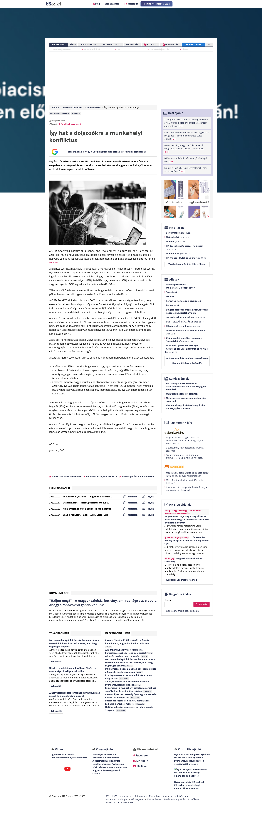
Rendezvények (179, 378)
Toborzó (175, 241)
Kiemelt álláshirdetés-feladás (187, 363)
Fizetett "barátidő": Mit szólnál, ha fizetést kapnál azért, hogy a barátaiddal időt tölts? (128, 643)
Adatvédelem (181, 796)
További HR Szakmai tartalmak (181, 579)
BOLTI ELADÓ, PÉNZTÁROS (185, 321)
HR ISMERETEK (88, 44)
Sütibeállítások (154, 799)
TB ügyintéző (178, 237)
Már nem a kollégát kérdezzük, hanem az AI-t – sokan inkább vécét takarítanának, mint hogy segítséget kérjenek (130, 662)
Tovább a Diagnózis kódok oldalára (182, 610)
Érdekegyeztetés (62, 49)
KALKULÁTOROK (111, 44)
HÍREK (73, 44)
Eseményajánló (59, 488)
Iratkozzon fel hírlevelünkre (119, 802)
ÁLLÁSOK (151, 44)
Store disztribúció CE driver (185, 317)
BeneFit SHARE (193, 44)
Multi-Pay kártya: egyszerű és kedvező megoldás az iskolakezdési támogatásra (184, 148)
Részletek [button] (133, 496)
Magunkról (154, 796)
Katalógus (131, 3)
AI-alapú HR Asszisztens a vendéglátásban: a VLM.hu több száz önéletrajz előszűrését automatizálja (186, 122)
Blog (96, 3)
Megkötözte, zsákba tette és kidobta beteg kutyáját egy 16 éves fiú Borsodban (187, 474)
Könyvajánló (104, 749)
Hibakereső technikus (183, 326)
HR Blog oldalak (180, 505)
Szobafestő (172, 292)
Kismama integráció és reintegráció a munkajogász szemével (185, 407)
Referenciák (141, 796)
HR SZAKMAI (58, 44)
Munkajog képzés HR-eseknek (182, 393)
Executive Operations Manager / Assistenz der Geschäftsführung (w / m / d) (186, 348)
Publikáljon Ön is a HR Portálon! (138, 476)
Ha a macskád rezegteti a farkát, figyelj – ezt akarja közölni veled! (186, 489)
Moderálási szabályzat (117, 799)
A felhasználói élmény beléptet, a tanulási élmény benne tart (186, 540)
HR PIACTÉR (132, 44)
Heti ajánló (175, 113)
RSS (107, 796)
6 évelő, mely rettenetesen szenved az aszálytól (185, 449)
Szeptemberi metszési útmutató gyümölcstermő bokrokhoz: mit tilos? (184, 456)
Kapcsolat (168, 796)
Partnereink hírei (181, 423)
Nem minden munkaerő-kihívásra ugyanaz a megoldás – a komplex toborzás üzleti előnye (186, 135)
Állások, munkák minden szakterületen (187, 358)
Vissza (184, 49)
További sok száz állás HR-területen (186, 264)
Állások (174, 279)
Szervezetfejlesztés (159, 49)
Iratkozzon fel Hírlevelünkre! (66, 476)
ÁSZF (114, 796)
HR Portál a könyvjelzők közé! (101, 476)
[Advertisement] (103, 555)
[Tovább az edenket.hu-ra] (187, 431)
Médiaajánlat (137, 799)
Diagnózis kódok (180, 594)
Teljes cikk (56, 661)
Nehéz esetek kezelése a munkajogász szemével (186, 399)
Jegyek (150, 496)
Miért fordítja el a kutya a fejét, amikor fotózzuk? (185, 482)
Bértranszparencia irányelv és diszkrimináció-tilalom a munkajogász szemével (186, 386)
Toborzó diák (178, 253)
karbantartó (172, 305)
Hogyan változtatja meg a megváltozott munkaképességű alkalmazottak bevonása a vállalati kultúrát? (187, 519)
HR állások (176, 228)
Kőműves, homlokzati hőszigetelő (184, 300)
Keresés (169, 600)
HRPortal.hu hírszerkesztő (69, 124)
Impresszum (125, 796)
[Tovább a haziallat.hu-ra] (187, 466)
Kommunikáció (91, 49)
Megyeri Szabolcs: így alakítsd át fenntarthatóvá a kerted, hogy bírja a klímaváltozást (184, 440)
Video (59, 749)
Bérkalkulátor (112, 3)
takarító (170, 296)
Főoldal (55, 107)
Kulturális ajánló (189, 749)
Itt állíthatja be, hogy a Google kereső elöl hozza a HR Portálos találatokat (107, 151)
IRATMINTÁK (171, 44)
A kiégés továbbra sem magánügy (126, 656)
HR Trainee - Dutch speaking (186, 257)
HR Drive (54, 262)
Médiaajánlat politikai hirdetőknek (181, 799)
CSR (118, 49)
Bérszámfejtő (178, 232)
